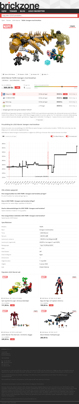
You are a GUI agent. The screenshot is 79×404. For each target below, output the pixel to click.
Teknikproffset (59, 394)
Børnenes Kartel (58, 387)
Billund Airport (34, 387)
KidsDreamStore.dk (62, 390)
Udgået (23, 80)
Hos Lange (27, 390)
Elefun (49, 388)
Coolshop (19, 388)
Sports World (41, 394)
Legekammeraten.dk (54, 391)
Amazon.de (9, 387)
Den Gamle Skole (43, 388)
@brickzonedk (6, 365)
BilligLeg (28, 387)
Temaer (13, 11)
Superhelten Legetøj (50, 394)
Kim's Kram (70, 390)
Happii (10, 390)
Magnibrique (27, 393)
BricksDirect (67, 387)
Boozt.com (51, 387)
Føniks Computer (66, 388)
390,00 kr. (62, 98)
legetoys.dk (72, 391)
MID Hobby (45, 393)
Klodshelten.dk (11, 391)
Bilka (24, 387)
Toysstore (70, 394)
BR (63, 387)
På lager (42, 106)
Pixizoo (3, 394)
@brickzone (6, 364)
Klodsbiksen (4, 391)
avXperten (15, 387)
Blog (22, 11)
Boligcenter (45, 387)
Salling (11, 394)
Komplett (36, 391)
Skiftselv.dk (28, 394)
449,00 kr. (59, 102)
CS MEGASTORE (34, 388)
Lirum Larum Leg (9, 393)
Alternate (4, 387)
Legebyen (46, 391)
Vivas (13, 396)
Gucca (6, 390)
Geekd (3, 390)
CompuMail (4, 388)
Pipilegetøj (71, 393)
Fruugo (75, 388)
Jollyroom (36, 390)
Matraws (36, 393)
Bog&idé (40, 387)
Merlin (40, 393)
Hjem (4, 11)
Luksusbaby (16, 393)
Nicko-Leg (59, 393)
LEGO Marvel (16, 20)
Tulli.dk (8, 396)
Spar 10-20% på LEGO (14, 80)
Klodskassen (19, 391)
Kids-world (55, 390)
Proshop (8, 394)
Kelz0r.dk (49, 390)
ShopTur (23, 394)
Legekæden (62, 391)
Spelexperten (34, 394)
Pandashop (65, 393)
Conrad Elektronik (12, 388)
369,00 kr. (62, 94)
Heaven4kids (15, 390)
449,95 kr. (59, 106)
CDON (72, 387)
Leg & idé (41, 391)
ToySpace (65, 394)
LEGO (3, 393)
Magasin (22, 393)
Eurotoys (59, 388)
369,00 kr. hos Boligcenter (48, 239)
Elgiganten (53, 388)
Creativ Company (26, 388)
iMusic (32, 390)
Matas (32, 393)
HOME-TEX (21, 390)
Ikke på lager (44, 94)
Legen (67, 391)
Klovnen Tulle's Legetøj (28, 391)
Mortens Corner (53, 393)
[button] (55, 86)
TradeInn (4, 396)
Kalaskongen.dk (43, 390)
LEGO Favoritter (36, 11)
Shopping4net (17, 394)
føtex (71, 388)
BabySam (20, 387)
